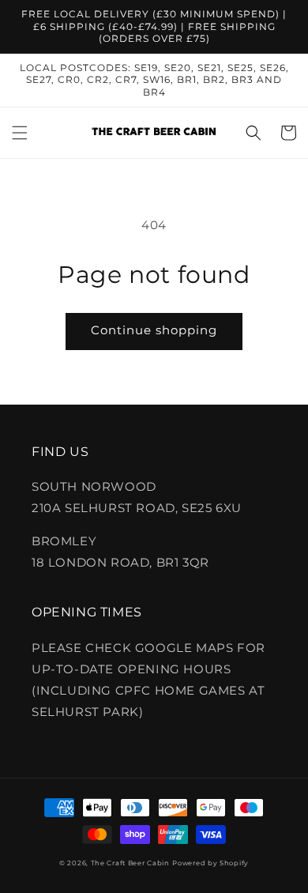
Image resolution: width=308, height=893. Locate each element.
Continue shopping (154, 329)
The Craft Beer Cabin (130, 863)
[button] (19, 132)
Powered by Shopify (210, 863)
